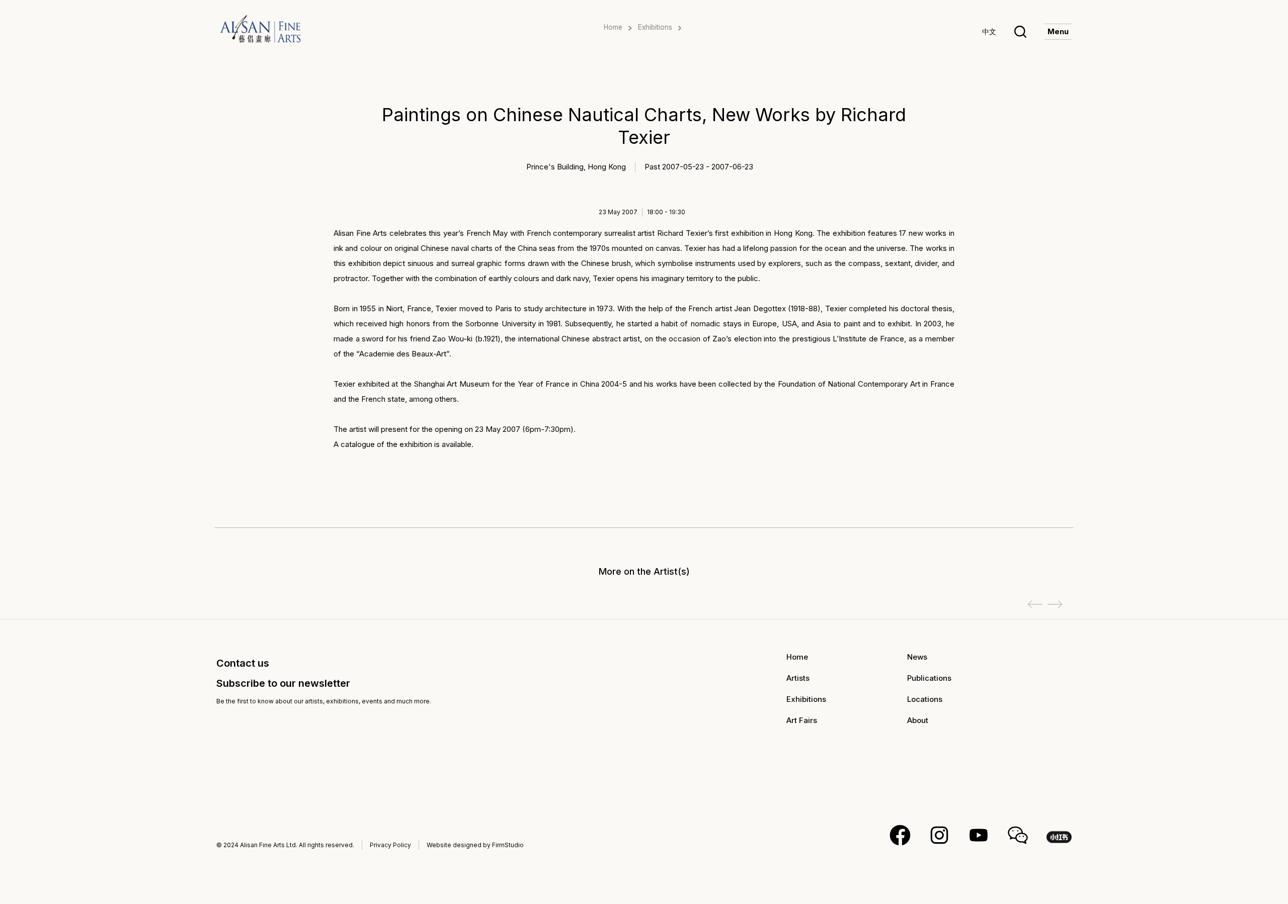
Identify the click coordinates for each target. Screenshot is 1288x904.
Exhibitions (655, 27)
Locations (924, 699)
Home (613, 27)
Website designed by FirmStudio (475, 845)
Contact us (242, 663)
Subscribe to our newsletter (283, 683)
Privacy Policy (390, 845)
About (917, 720)
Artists (798, 678)
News (917, 657)
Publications (929, 678)
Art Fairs (801, 720)
